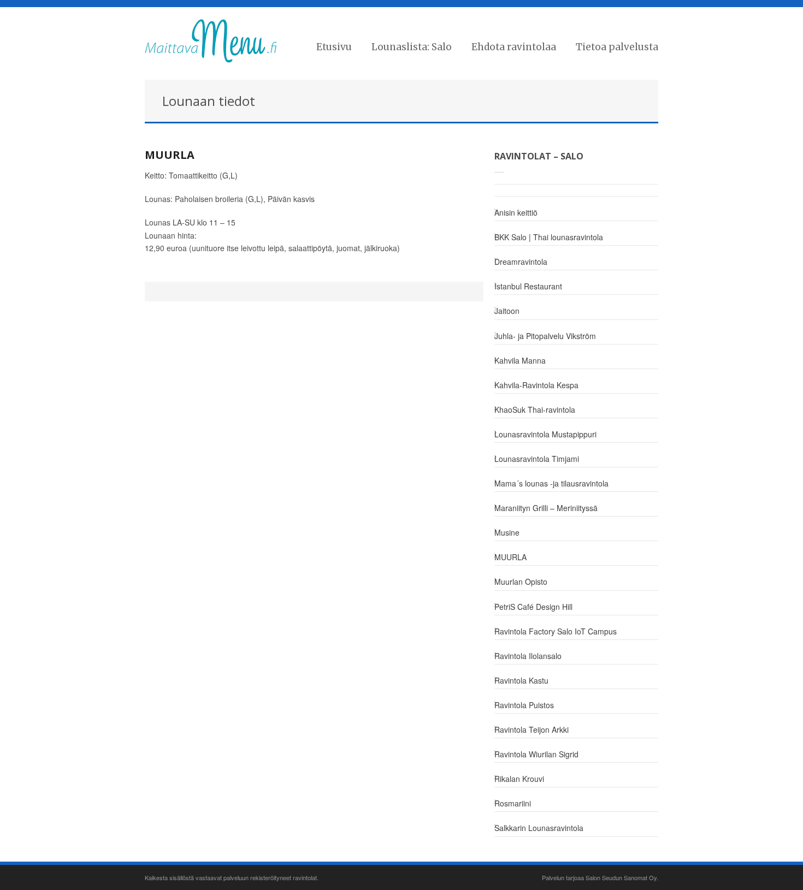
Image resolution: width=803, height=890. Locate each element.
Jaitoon (506, 310)
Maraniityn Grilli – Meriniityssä (546, 507)
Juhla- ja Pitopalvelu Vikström (545, 335)
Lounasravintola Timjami (536, 458)
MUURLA (169, 154)
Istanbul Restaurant (528, 286)
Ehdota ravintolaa (513, 47)
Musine (506, 532)
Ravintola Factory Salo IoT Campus (555, 631)
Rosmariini (512, 803)
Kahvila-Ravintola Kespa (536, 384)
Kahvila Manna (520, 360)
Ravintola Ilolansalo (528, 655)
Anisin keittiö (516, 212)
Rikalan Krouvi (519, 778)
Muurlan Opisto (520, 581)
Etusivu (334, 47)
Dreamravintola (520, 261)
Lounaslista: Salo (411, 47)
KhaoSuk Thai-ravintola (534, 409)
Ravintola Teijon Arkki (531, 729)
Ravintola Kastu (521, 680)
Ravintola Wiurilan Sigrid (536, 754)
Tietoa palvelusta (617, 47)
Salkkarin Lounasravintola (538, 827)
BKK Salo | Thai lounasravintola (548, 237)
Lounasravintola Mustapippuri (545, 434)
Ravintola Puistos (524, 704)
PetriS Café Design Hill (533, 606)
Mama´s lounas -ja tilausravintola (551, 483)
